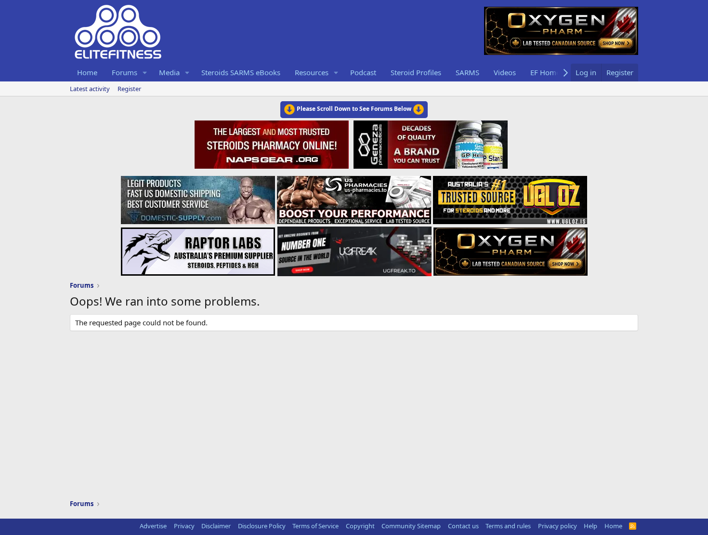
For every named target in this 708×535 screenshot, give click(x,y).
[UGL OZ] (510, 197)
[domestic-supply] (198, 197)
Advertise (153, 526)
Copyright (360, 526)
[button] (145, 72)
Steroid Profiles (416, 72)
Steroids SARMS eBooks (240, 72)
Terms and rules (508, 526)
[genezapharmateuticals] (429, 143)
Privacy (184, 526)
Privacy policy (557, 526)
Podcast (363, 72)
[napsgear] (273, 143)
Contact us (463, 526)
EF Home (545, 72)
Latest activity (90, 88)
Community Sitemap (411, 526)
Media (169, 72)
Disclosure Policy (262, 526)
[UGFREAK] (354, 249)
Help (590, 526)
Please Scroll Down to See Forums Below (354, 109)
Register (129, 88)
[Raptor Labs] (198, 249)
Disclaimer (216, 526)
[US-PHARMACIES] (354, 197)
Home (87, 72)
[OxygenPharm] (510, 249)
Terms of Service (315, 526)
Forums (124, 72)
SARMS (467, 72)
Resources (311, 72)
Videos (505, 72)
